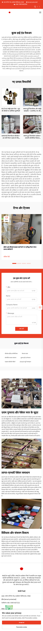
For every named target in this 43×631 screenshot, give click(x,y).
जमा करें (21, 329)
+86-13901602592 (21, 4)
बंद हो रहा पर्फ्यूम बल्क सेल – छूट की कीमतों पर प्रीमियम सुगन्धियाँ (11, 110)
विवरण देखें (11, 97)
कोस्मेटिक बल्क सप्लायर (10, 357)
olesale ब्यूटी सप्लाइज (25, 361)
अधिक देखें (7, 257)
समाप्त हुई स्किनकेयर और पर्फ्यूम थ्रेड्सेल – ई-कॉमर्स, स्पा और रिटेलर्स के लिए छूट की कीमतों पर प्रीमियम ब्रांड (32, 110)
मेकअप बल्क (25, 353)
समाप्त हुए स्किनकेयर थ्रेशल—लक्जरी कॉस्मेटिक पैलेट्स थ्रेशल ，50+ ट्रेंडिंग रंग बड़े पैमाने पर (32, 137)
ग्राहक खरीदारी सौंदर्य (10, 361)
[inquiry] (40, 307)
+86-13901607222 (13, 603)
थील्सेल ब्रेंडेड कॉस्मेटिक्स (11, 353)
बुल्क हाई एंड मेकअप (25, 357)
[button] (14, 263)
